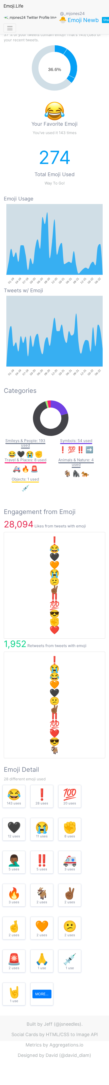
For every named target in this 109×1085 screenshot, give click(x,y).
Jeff (48, 1024)
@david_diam (75, 1055)
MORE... (41, 994)
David (52, 1055)
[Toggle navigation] (10, 28)
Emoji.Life (13, 6)
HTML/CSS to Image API (72, 1034)
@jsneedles (68, 1024)
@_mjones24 (72, 13)
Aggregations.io (66, 1044)
